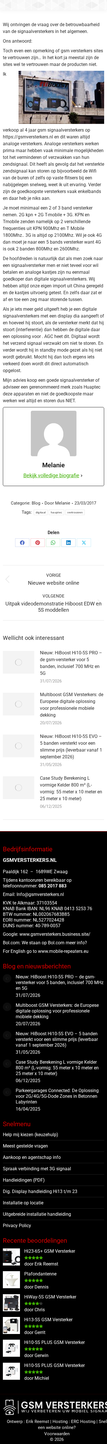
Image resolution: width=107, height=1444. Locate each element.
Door (57, 503)
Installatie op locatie (23, 1203)
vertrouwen (75, 512)
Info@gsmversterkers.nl (40, 894)
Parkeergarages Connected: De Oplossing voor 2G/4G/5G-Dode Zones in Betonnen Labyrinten (57, 1096)
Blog (36, 503)
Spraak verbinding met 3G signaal (37, 1168)
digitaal (41, 512)
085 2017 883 (52, 886)
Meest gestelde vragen (25, 1146)
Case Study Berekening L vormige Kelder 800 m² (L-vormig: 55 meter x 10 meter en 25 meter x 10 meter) (71, 788)
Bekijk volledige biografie (51, 475)
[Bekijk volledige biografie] (81, 475)
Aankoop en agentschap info (32, 1157)
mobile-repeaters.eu (68, 951)
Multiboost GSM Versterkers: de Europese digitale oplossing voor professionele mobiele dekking (71, 705)
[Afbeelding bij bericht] (18, 662)
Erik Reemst (37, 1421)
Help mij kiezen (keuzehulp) (30, 1134)
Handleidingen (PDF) (24, 1180)
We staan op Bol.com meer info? (54, 942)
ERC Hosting (83, 1421)
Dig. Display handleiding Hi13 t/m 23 (40, 1191)
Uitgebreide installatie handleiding (37, 1214)
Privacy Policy (17, 1225)
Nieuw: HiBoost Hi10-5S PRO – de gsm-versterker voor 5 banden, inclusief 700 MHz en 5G (71, 663)
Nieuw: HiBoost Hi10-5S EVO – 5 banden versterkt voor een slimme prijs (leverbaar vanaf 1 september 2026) (71, 747)
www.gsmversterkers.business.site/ (54, 934)
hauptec (56, 512)
